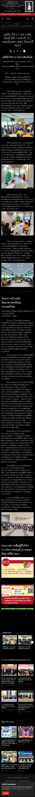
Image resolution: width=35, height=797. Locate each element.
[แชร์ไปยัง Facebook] (10, 51)
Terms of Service (25, 789)
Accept (6, 793)
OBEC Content (10, 781)
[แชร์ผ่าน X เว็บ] (14, 51)
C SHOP (25, 777)
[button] (32, 784)
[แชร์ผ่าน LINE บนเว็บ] (24, 51)
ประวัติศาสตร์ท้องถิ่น (24, 781)
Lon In (9, 777)
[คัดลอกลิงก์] (21, 51)
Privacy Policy (14, 789)
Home (16, 24)
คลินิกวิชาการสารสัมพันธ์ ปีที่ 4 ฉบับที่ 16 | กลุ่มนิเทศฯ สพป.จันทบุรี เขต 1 (9, 649)
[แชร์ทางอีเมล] (17, 51)
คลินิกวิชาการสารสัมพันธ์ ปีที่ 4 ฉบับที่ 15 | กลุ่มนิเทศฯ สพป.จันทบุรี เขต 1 (24, 649)
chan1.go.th (17, 777)
